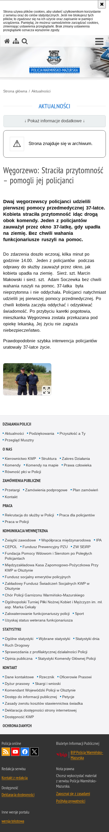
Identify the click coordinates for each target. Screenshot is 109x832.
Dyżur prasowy (17, 683)
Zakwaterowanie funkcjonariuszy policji (37, 613)
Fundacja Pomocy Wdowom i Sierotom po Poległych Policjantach (48, 555)
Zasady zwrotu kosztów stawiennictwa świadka (44, 703)
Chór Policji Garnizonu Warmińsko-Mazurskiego (44, 595)
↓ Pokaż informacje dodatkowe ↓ (54, 121)
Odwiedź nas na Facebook (25, 751)
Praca (7, 505)
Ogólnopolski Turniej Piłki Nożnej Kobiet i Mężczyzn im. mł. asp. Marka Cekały (54, 604)
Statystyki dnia (87, 639)
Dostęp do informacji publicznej (31, 697)
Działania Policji (17, 424)
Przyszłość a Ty (72, 433)
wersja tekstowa (13, 821)
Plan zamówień (85, 490)
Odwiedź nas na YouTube (15, 751)
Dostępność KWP (19, 717)
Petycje (68, 697)
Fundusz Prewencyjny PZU (45, 547)
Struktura (49, 458)
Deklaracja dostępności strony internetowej (40, 710)
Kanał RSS (6, 751)
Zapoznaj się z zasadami (73, 793)
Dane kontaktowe (19, 677)
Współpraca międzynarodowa (66, 540)
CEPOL (11, 547)
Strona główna (15, 91)
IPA (99, 540)
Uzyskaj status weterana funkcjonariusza (39, 620)
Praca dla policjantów (77, 515)
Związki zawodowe (20, 540)
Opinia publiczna (19, 658)
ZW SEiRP (81, 547)
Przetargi (12, 490)
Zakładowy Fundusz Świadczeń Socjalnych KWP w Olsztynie (47, 586)
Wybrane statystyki (54, 639)
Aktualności (41, 91)
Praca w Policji (17, 522)
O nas (7, 449)
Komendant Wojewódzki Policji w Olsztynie (40, 690)
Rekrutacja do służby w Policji (29, 515)
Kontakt (11, 497)
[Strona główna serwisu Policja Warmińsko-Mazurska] (7, 41)
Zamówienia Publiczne (22, 480)
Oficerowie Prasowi (76, 677)
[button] (99, 41)
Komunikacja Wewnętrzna (25, 531)
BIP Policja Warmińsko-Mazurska (87, 755)
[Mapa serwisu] (16, 41)
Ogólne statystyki (19, 639)
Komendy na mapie (42, 465)
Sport (79, 613)
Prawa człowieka (78, 465)
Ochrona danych (17, 725)
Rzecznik (46, 677)
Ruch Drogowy (17, 645)
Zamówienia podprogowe (46, 490)
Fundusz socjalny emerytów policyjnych (38, 577)
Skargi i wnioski (48, 683)
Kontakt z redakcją (15, 777)
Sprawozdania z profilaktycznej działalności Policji (46, 652)
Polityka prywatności (70, 800)
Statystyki (12, 629)
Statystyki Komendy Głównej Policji (67, 658)
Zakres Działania (76, 458)
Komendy (13, 465)
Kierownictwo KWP (20, 458)
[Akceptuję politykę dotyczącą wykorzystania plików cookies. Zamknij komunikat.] (102, 4)
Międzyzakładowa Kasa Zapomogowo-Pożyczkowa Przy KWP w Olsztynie (51, 567)
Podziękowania (41, 433)
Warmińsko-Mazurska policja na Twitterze (34, 751)
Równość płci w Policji (23, 472)
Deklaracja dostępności (18, 794)
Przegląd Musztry (19, 440)
